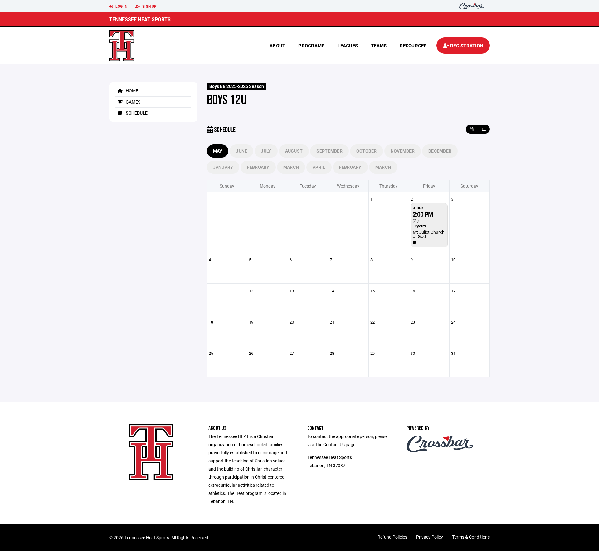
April (319, 167)
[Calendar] (471, 129)
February (258, 167)
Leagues (348, 45)
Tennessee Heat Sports (140, 19)
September (329, 151)
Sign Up (149, 6)
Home (131, 91)
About (277, 45)
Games (132, 102)
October (366, 151)
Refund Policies (392, 537)
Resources (413, 45)
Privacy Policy (429, 537)
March (291, 167)
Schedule (136, 113)
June (241, 151)
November (403, 151)
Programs (311, 45)
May (217, 151)
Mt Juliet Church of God (429, 234)
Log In (120, 6)
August (294, 151)
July (266, 151)
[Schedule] (484, 129)
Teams (379, 45)
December (439, 151)
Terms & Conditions (471, 537)
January (223, 167)
